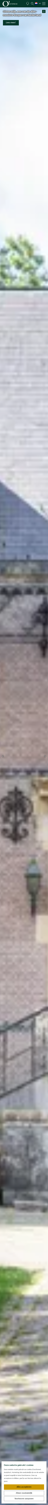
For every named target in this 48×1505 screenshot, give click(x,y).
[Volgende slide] (45, 756)
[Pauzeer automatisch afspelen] (44, 11)
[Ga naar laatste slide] (3, 756)
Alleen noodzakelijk (24, 1493)
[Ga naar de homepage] (13, 4)
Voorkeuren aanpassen (24, 1499)
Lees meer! (11, 22)
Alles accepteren (24, 1487)
